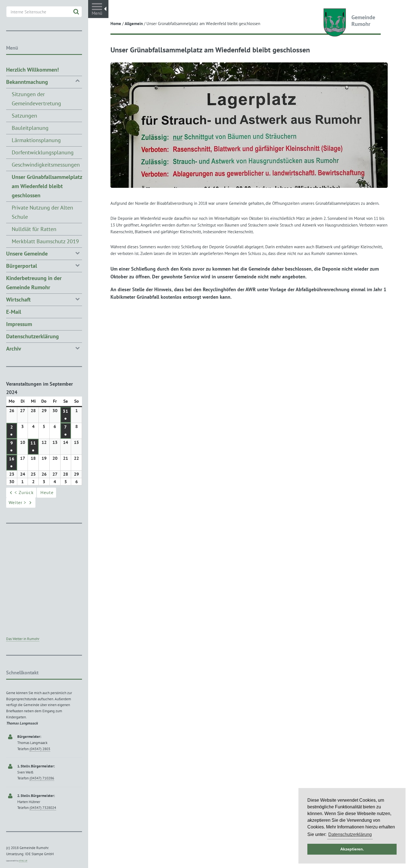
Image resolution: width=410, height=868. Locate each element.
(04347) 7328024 (43, 807)
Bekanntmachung (27, 82)
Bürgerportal (21, 265)
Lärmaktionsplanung (36, 140)
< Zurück (24, 492)
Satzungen (24, 115)
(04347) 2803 (40, 749)
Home (115, 23)
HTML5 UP (23, 860)
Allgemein (134, 23)
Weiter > (17, 502)
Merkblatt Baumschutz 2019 (45, 241)
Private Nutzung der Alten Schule (42, 212)
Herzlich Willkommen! (32, 69)
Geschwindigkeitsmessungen (46, 164)
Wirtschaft (18, 299)
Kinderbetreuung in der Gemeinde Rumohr (34, 282)
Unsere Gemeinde (27, 253)
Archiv (13, 348)
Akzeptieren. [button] (352, 849)
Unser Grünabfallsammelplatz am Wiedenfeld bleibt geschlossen (47, 186)
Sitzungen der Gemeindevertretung (36, 99)
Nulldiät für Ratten (34, 229)
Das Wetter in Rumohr (22, 638)
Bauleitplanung (30, 128)
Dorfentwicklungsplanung (43, 152)
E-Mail (13, 311)
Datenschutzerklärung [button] (350, 834)
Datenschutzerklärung (32, 336)
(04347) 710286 (42, 778)
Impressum (19, 324)
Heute (47, 492)
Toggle (98, 9)
